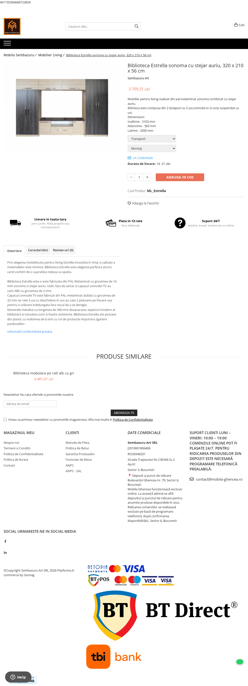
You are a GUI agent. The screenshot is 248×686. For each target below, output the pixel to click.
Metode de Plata (77, 442)
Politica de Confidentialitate (133, 419)
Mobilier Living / (51, 55)
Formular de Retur (79, 459)
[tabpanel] (62, 108)
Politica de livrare (16, 459)
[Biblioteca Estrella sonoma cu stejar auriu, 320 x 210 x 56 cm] (62, 108)
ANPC (70, 465)
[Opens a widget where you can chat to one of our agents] (18, 677)
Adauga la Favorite (145, 203)
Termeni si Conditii (17, 448)
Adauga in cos (180, 177)
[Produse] (8, 44)
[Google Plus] (5, 547)
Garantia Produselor (80, 454)
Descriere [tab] (14, 251)
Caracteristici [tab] (38, 250)
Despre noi (11, 442)
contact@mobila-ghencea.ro (218, 479)
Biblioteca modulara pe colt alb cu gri (43, 373)
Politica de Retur (77, 448)
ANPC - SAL (74, 471)
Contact (9, 465)
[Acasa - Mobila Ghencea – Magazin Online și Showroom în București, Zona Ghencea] (28, 26)
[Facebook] (5, 541)
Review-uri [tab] (63, 250)
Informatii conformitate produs (29, 331)
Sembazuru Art (138, 78)
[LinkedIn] (5, 552)
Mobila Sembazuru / (21, 55)
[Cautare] (136, 26)
